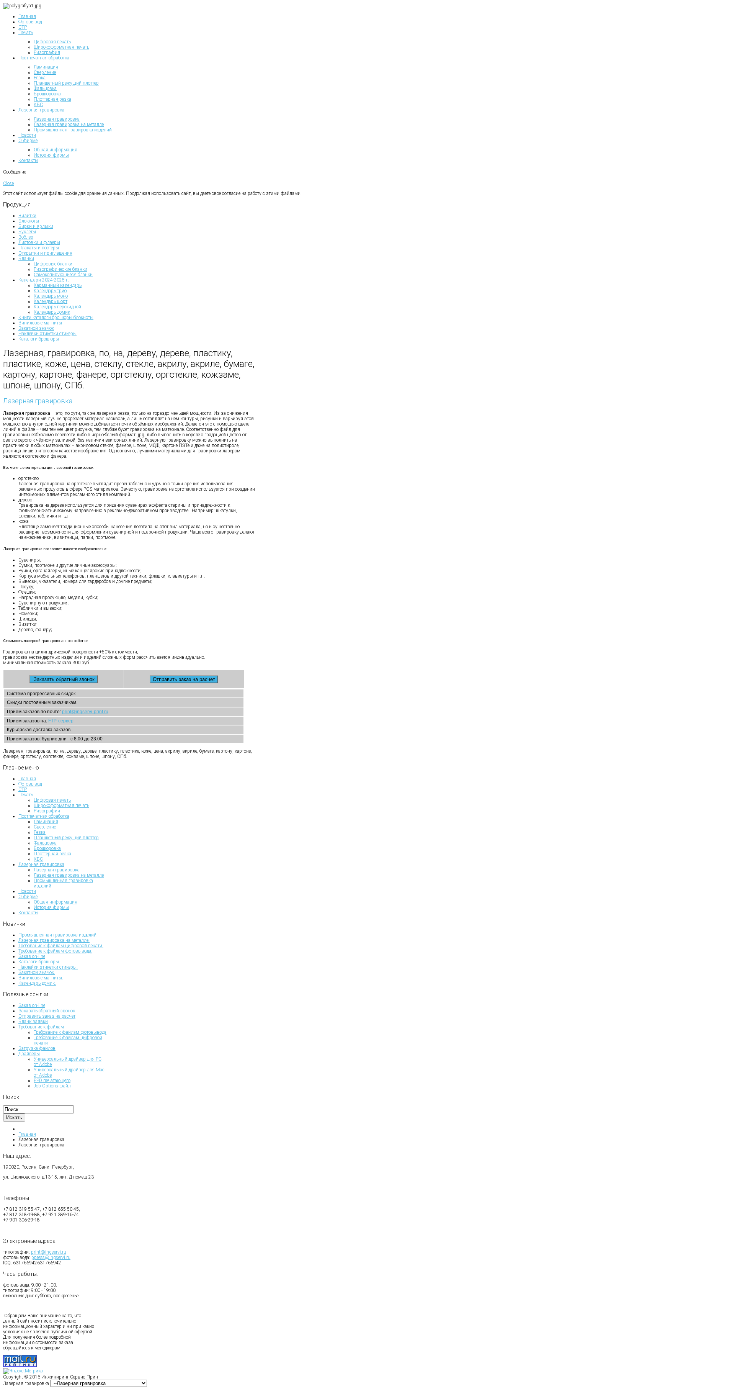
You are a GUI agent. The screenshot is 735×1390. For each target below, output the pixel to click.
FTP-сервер (61, 721)
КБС (38, 859)
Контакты (28, 912)
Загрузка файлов (37, 1048)
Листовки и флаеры (39, 242)
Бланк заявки (33, 1021)
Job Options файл (52, 1086)
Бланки (26, 258)
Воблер (25, 237)
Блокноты (28, 221)
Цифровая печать (52, 800)
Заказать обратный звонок (46, 1010)
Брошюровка (47, 848)
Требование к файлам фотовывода (70, 1032)
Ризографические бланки (60, 269)
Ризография (47, 811)
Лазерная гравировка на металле (69, 875)
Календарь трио (50, 290)
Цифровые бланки (53, 264)
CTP (22, 789)
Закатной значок (36, 328)
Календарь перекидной (57, 306)
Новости (27, 891)
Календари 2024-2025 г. (43, 280)
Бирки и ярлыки (35, 226)
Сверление (45, 827)
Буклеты (27, 231)
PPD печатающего (52, 1080)
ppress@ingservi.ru (50, 1257)
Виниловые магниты (40, 323)
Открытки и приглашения (45, 253)
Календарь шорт (50, 301)
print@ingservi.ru (48, 1252)
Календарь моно (51, 296)
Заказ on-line (31, 1005)
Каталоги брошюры (38, 339)
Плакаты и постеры (38, 247)
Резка (40, 832)
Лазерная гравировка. (38, 401)
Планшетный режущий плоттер (66, 837)
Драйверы (29, 1053)
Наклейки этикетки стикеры (47, 333)
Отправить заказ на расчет (46, 1016)
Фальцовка (45, 843)
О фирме (28, 896)
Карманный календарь (58, 285)
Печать (25, 794)
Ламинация (46, 821)
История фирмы (51, 907)
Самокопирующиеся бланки (63, 274)
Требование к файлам (41, 1027)
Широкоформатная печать (61, 805)
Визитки (27, 215)
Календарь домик (52, 312)
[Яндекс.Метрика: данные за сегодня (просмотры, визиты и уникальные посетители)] (23, 1371)
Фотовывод (30, 784)
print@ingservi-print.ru (85, 711)
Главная (27, 778)
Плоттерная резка (52, 853)
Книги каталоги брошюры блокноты (55, 317)
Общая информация (55, 902)
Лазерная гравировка (41, 864)
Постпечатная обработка (43, 816)
